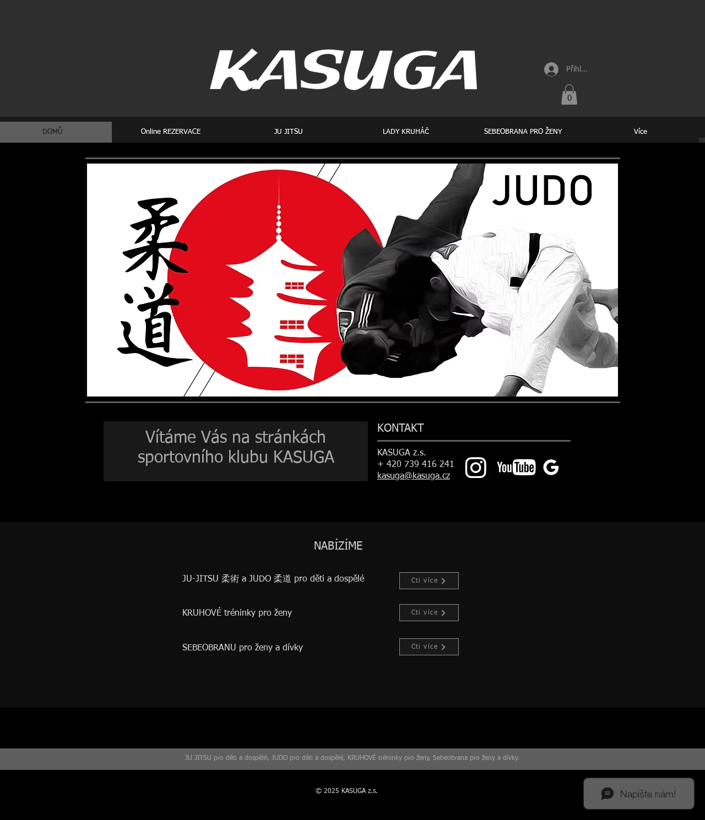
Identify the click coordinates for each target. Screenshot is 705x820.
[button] (569, 94)
